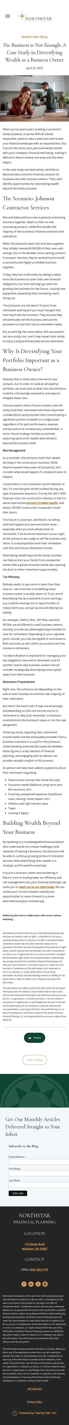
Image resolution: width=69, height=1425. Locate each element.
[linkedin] (31, 1284)
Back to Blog (35, 1060)
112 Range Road (34, 1244)
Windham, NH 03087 (34, 1249)
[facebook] (24, 1284)
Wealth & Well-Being (34, 37)
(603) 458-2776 (38, 1269)
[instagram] (45, 1284)
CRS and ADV (34, 1388)
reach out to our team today (36, 887)
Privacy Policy (34, 1401)
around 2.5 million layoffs (42, 503)
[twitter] (38, 1284)
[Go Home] (34, 16)
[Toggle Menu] (8, 16)
